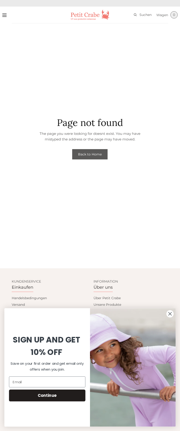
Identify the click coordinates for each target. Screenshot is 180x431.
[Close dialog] (170, 314)
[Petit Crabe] (90, 15)
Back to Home (90, 154)
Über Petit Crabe (107, 298)
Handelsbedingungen (29, 298)
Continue (47, 395)
